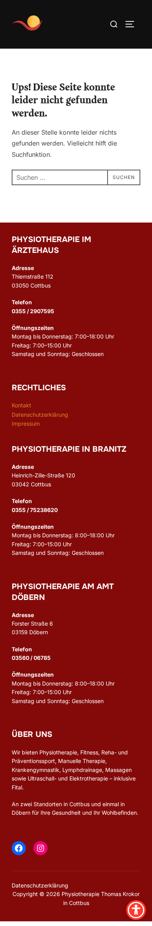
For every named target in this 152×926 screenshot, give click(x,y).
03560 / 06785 (31, 657)
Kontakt (21, 405)
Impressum (26, 423)
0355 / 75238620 (35, 510)
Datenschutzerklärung (40, 414)
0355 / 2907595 (33, 311)
